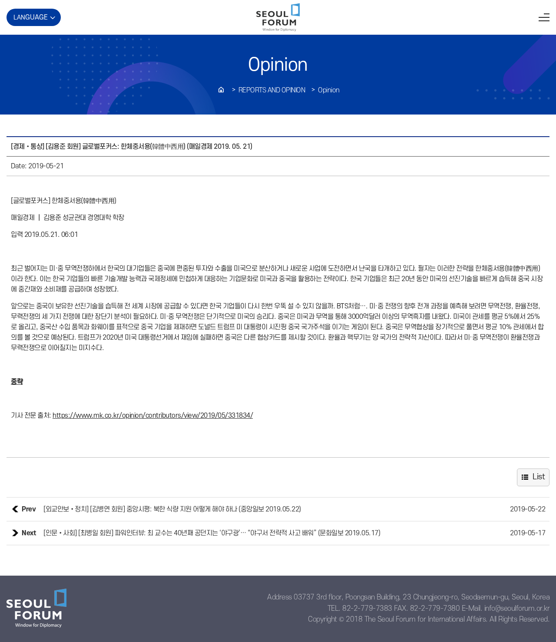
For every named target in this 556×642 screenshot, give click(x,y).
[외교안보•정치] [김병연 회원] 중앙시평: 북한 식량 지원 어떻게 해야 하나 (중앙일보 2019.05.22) (172, 509)
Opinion (329, 90)
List (539, 477)
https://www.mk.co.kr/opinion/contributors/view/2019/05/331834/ (153, 415)
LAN (30, 17)
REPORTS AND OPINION (271, 90)
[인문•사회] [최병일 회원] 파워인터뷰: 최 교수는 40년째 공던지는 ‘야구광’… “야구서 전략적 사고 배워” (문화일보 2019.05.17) (211, 533)
